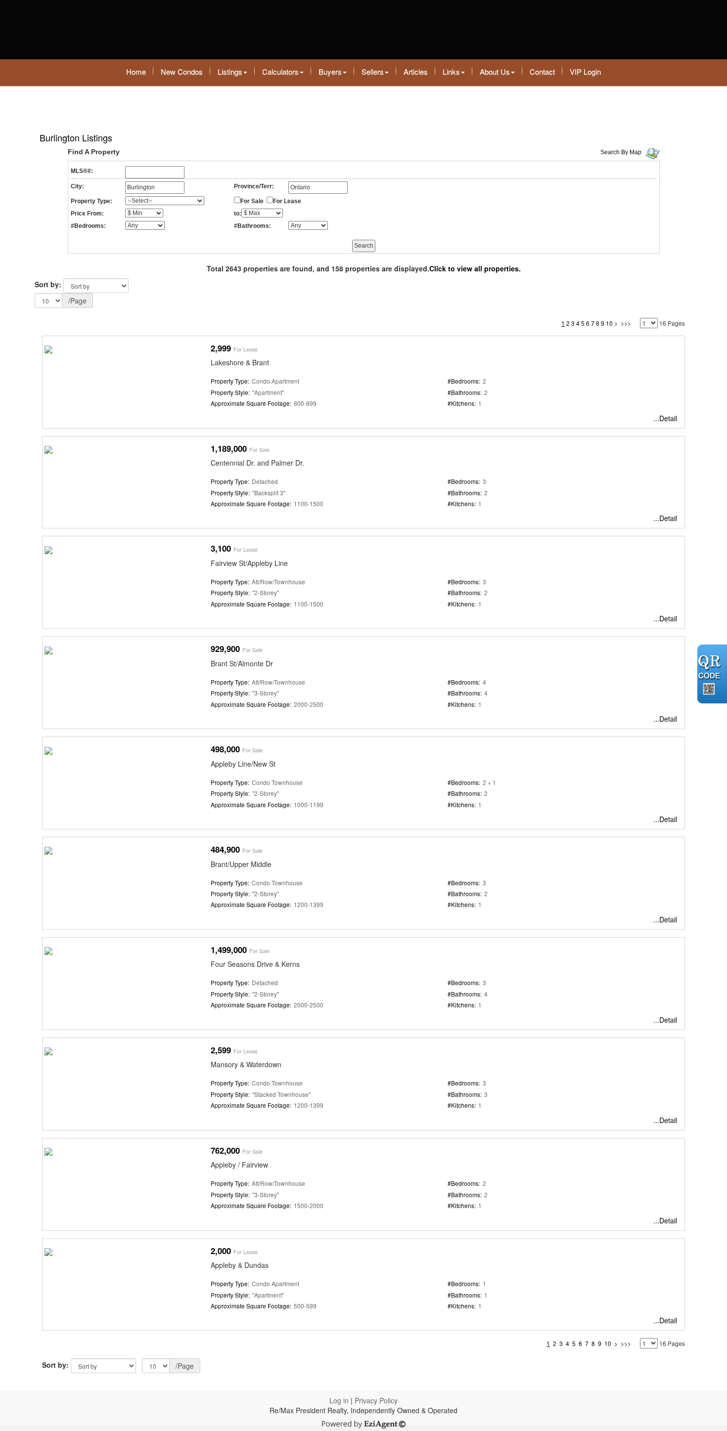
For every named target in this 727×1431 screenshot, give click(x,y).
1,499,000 (229, 949)
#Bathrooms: (252, 225)
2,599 (221, 1050)
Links (451, 71)
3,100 (221, 548)
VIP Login (585, 71)
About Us (495, 71)
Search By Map (620, 152)
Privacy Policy (376, 1400)
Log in (339, 1400)
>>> (626, 323)
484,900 (225, 849)
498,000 (225, 749)
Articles (416, 71)
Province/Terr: (254, 186)
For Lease (287, 201)
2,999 (221, 348)
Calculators (280, 71)
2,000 (221, 1251)
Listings (230, 71)
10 (609, 323)
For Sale (252, 201)
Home (136, 71)
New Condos (182, 71)
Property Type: (91, 201)
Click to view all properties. (475, 268)
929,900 (225, 648)
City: (77, 186)
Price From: (87, 213)
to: (237, 213)
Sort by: (48, 284)
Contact (542, 71)
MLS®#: (82, 171)
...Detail (665, 418)
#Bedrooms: (88, 225)
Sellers (373, 71)
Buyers (330, 71)
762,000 (225, 1150)
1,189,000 (229, 448)
